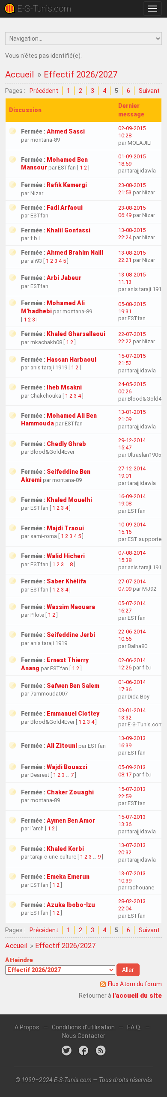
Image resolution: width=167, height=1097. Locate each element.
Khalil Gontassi (68, 230)
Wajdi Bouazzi (67, 767)
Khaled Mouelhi (69, 499)
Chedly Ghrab (66, 443)
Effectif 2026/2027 (80, 74)
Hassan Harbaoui (71, 359)
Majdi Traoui (65, 528)
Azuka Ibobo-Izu (71, 904)
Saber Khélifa (66, 581)
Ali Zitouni (62, 745)
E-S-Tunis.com (44, 8)
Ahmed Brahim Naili (75, 252)
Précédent (44, 90)
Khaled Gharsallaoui (76, 333)
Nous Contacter (83, 1035)
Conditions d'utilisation (83, 1027)
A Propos (27, 1027)
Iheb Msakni (64, 387)
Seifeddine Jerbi (71, 634)
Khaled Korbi (65, 848)
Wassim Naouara (71, 606)
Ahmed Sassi (66, 131)
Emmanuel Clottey (73, 713)
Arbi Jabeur (64, 277)
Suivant (149, 90)
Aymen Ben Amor (71, 820)
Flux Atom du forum (135, 984)
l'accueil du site (137, 995)
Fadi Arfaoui (65, 207)
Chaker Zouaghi (70, 792)
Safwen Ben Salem (73, 685)
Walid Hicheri (66, 556)
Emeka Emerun (68, 876)
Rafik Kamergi (67, 184)
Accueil (19, 74)
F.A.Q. (134, 1027)
